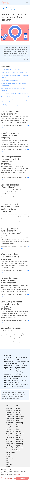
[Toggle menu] (27, 3)
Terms (8, 439)
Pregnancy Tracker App (7, 7)
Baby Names (10, 433)
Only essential (8, 478)
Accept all (22, 478)
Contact (8, 429)
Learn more (17, 474)
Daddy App (9, 427)
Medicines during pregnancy (10, 9)
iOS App (8, 435)
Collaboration (10, 431)
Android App (10, 437)
